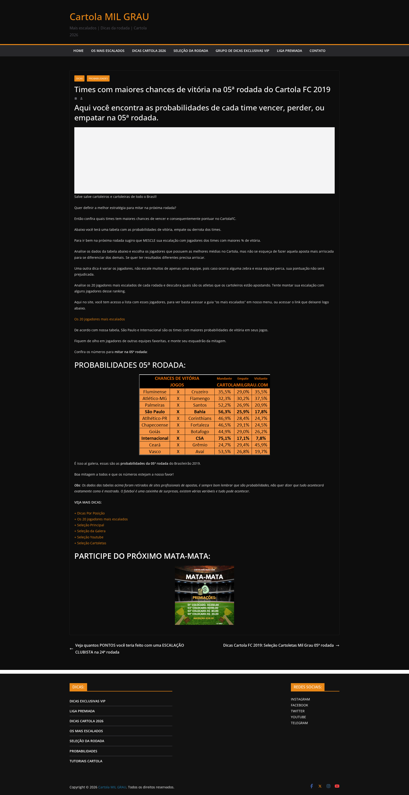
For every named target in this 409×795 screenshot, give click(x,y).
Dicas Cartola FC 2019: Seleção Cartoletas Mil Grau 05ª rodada (278, 645)
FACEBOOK (299, 705)
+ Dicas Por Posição (89, 513)
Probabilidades (98, 78)
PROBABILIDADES (83, 751)
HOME (78, 50)
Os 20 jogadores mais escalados (99, 319)
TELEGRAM (299, 723)
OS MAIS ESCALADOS (107, 50)
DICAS (79, 78)
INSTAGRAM (300, 699)
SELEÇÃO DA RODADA (190, 50)
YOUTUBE (298, 717)
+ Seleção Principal (89, 525)
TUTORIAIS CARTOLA (86, 761)
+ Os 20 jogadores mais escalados (101, 519)
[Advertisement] (204, 160)
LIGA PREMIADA (289, 50)
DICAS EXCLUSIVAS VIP (88, 701)
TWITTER (298, 711)
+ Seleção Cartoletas (90, 543)
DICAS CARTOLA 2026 (149, 50)
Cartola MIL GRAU (109, 16)
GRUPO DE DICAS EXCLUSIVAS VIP (242, 50)
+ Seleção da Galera (90, 531)
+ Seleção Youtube (88, 537)
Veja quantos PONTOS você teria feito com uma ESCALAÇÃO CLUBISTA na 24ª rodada (129, 649)
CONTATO (317, 50)
